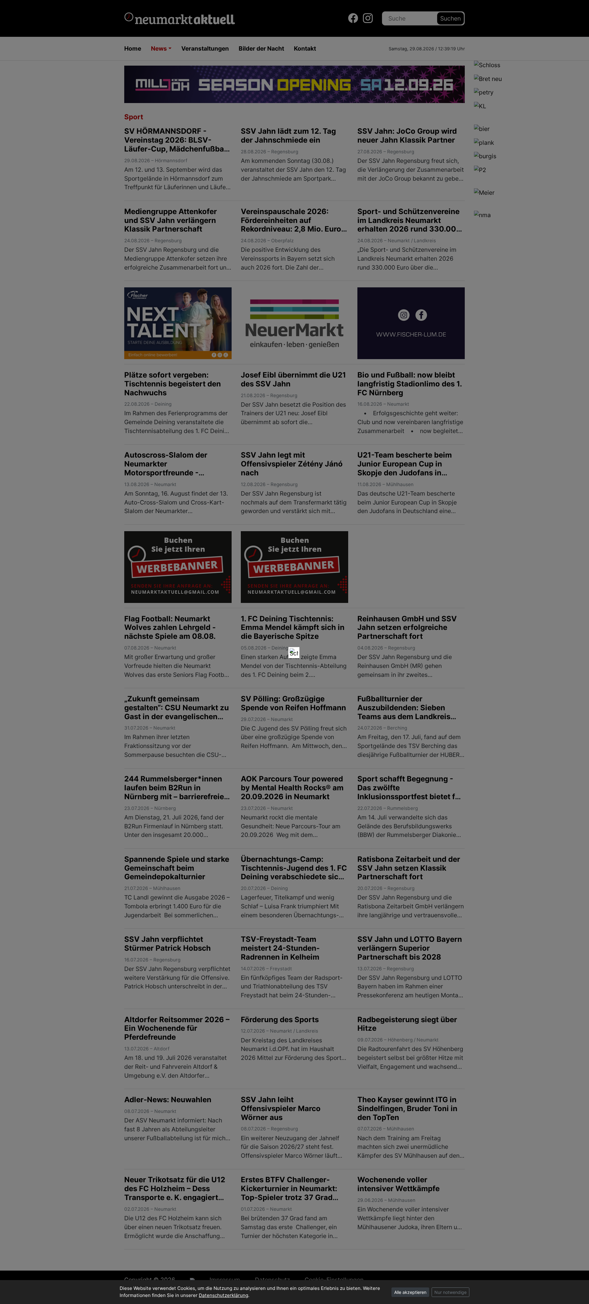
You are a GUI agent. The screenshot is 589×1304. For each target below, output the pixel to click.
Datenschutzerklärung (223, 1295)
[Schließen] (293, 652)
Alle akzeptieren (410, 1292)
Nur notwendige (450, 1292)
